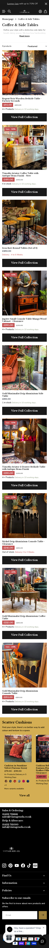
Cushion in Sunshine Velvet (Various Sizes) (15, 766)
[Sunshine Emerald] (10, 781)
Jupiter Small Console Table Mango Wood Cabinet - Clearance (24, 320)
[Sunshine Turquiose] (19, 781)
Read (24, 36)
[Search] (9, 11)
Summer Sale (13, 3)
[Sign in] (40, 11)
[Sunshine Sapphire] (28, 781)
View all (24, 795)
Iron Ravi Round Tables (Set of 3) (19, 248)
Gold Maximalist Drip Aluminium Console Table (20, 692)
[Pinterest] (10, 865)
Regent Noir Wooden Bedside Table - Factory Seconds (22, 99)
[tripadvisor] (35, 865)
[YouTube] (17, 865)
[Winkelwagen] (45, 11)
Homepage (8, 19)
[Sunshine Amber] (6, 781)
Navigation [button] (3, 11)
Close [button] (46, 4)
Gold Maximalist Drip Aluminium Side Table (22, 394)
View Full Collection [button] (24, 117)
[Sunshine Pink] (23, 781)
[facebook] (23, 865)
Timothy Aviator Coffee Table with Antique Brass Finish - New (20, 174)
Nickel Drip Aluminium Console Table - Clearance (23, 542)
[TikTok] (29, 865)
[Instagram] (4, 865)
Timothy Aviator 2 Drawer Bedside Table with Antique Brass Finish (23, 468)
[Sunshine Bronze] (15, 781)
